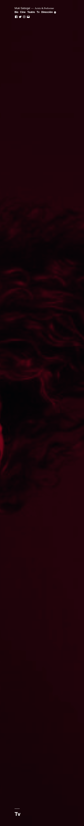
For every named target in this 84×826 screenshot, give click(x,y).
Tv (38, 12)
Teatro (31, 12)
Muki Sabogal (22, 8)
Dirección (47, 12)
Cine (23, 12)
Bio (16, 12)
